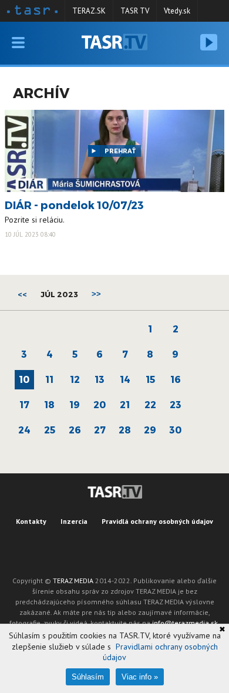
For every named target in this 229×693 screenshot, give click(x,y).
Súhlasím (88, 676)
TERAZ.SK (89, 11)
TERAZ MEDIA (73, 580)
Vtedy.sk (177, 11)
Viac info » (140, 676)
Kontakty (31, 521)
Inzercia (73, 521)
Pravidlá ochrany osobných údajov (157, 521)
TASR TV (134, 11)
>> (96, 294)
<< (22, 294)
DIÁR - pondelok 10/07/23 (74, 205)
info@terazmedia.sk (185, 622)
